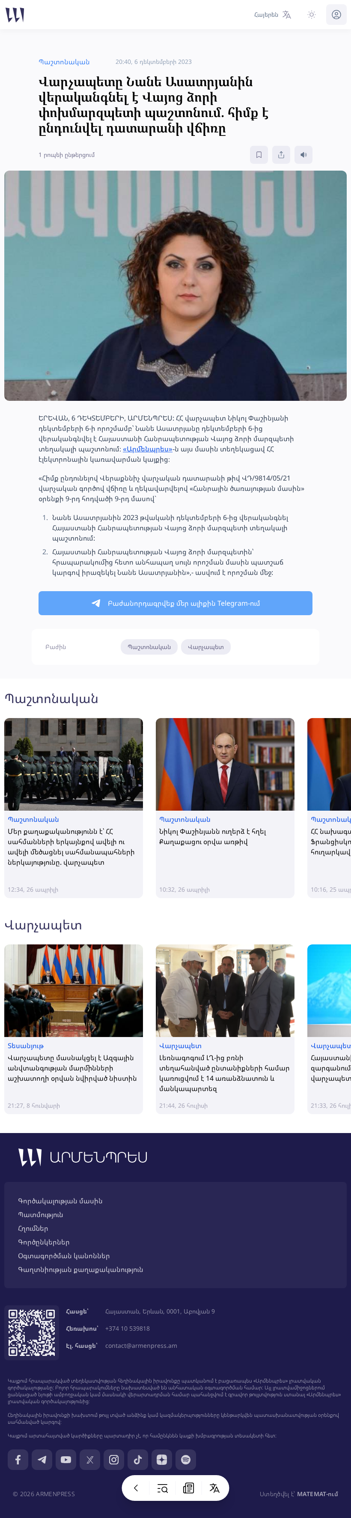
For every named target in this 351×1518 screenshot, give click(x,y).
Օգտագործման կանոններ (64, 1255)
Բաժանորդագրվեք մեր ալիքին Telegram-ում (184, 603)
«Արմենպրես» (148, 449)
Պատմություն (40, 1214)
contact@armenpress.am (141, 1345)
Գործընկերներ (44, 1242)
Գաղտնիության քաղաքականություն (80, 1269)
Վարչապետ (206, 647)
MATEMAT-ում (317, 1494)
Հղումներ (33, 1228)
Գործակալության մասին (60, 1200)
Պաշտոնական (149, 647)
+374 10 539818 (127, 1328)
